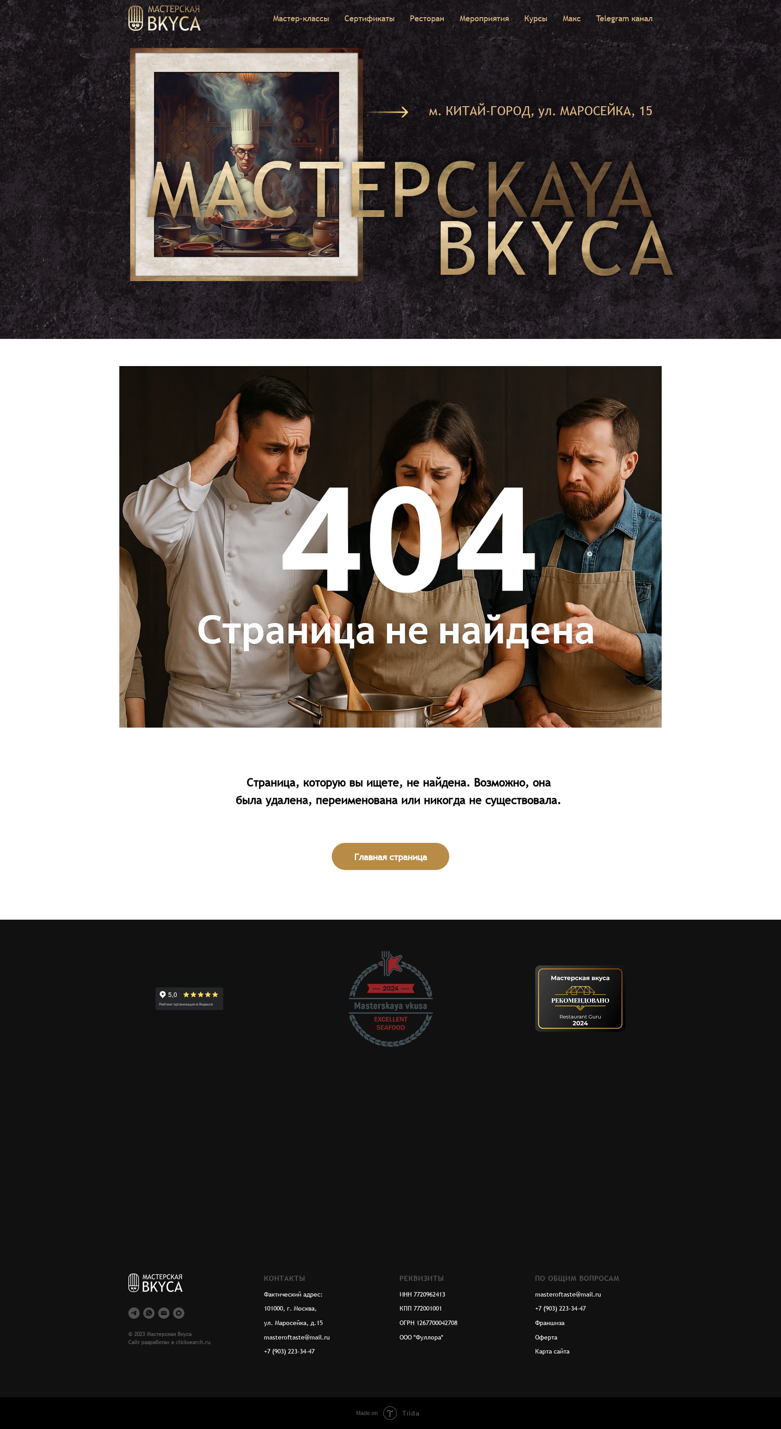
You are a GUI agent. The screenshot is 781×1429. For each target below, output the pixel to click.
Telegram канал (624, 18)
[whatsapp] (149, 1313)
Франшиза (550, 1322)
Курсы (535, 18)
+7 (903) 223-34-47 (289, 1351)
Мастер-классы (301, 18)
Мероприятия (484, 18)
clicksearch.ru (193, 1342)
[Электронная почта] (163, 1313)
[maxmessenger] (178, 1313)
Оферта (546, 1337)
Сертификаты (369, 18)
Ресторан (427, 18)
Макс (572, 18)
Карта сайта (552, 1351)
